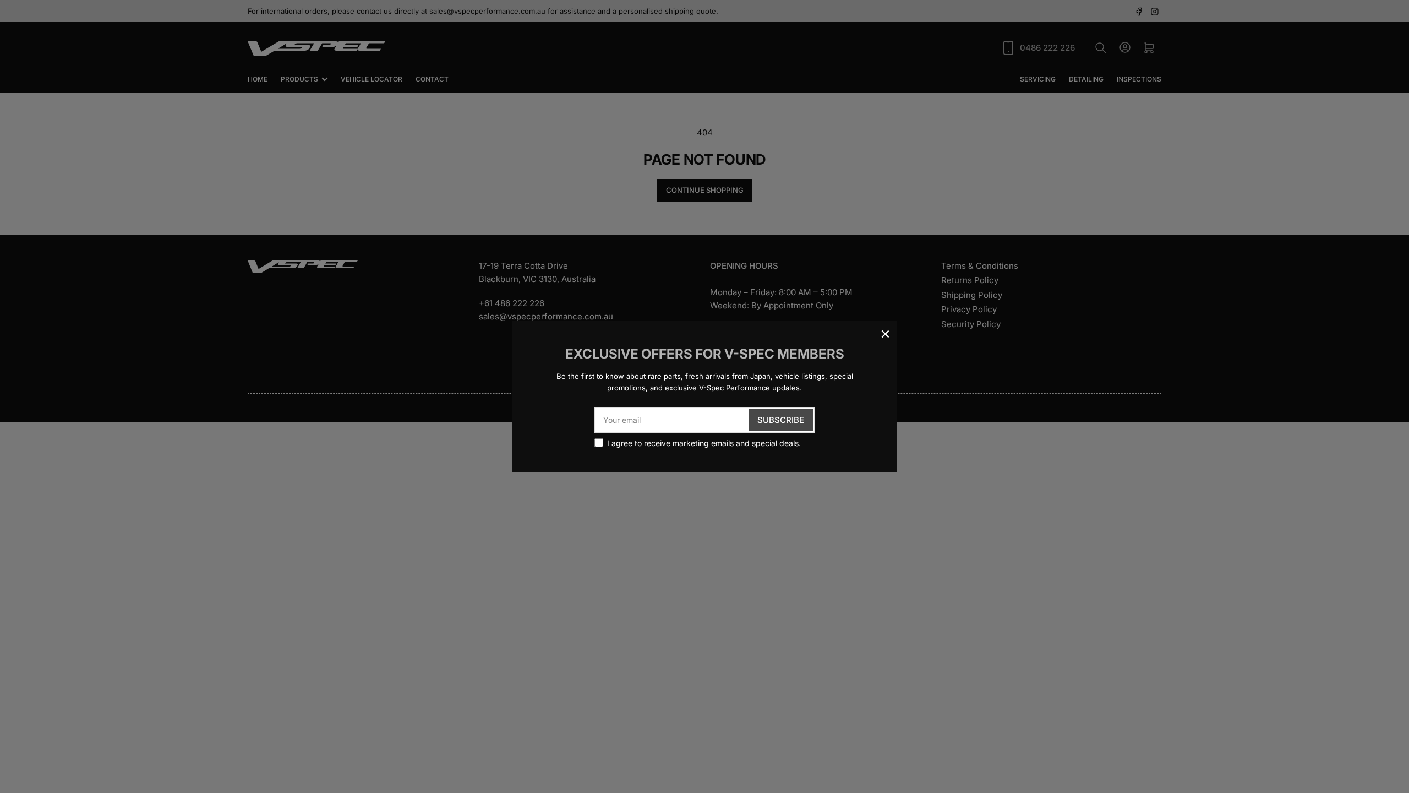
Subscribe (780, 420)
